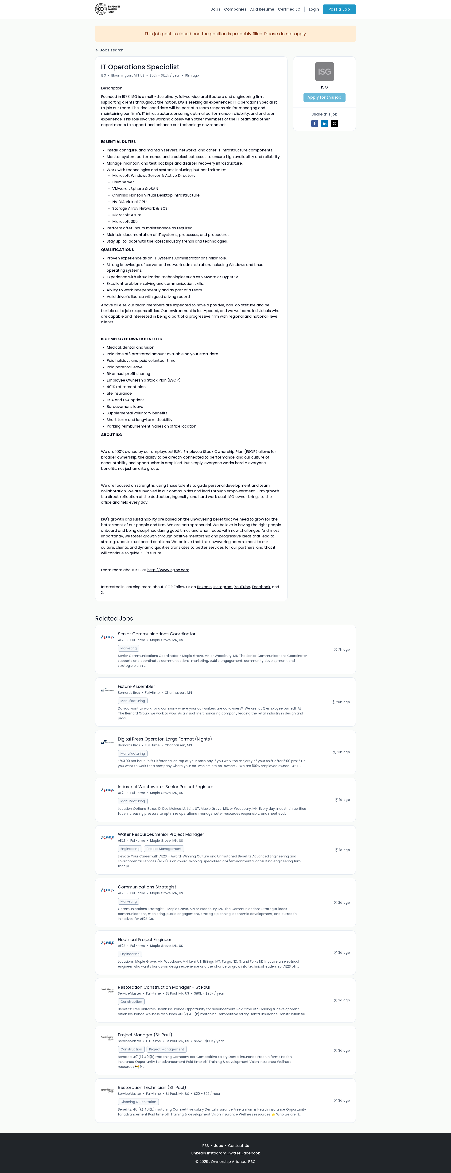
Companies (235, 9)
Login (314, 9)
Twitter (234, 1153)
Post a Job (339, 9)
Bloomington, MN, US (127, 75)
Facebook (261, 587)
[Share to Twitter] (334, 123)
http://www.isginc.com (168, 570)
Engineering (130, 848)
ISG (103, 75)
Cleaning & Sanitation (138, 1102)
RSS (205, 1145)
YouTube (242, 587)
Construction (131, 1001)
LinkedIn (204, 587)
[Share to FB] (314, 123)
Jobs (215, 9)
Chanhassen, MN (178, 692)
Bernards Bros (129, 692)
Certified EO (289, 9)
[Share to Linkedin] (324, 123)
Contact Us (238, 1145)
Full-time (137, 640)
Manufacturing (133, 700)
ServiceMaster (129, 993)
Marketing (129, 648)
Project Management (164, 848)
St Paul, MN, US (177, 993)
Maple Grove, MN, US (166, 640)
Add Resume (262, 9)
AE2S (121, 640)
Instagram (223, 587)
